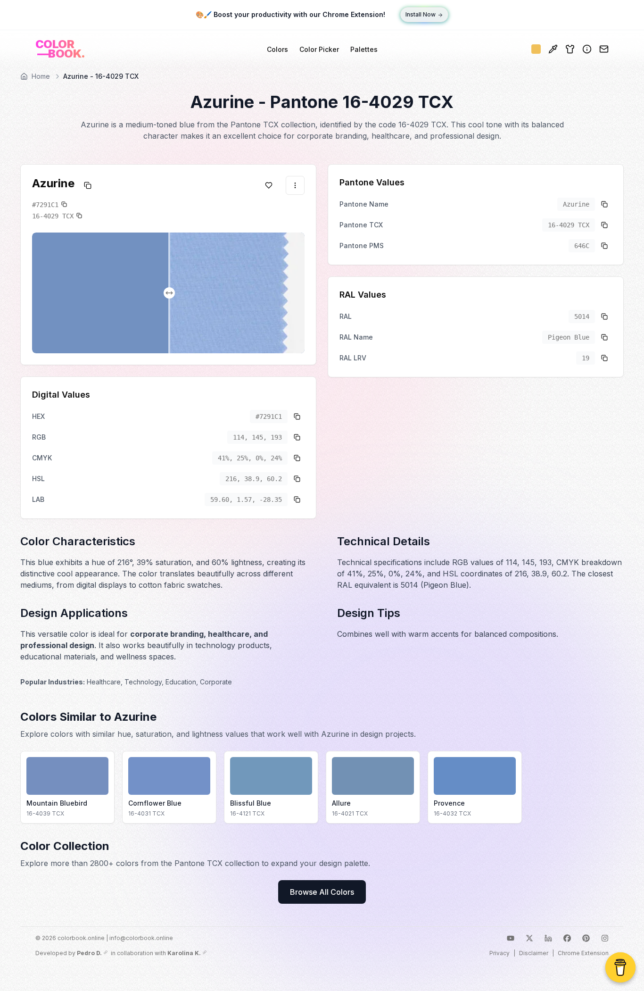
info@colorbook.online (141, 937)
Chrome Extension (583, 953)
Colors (277, 49)
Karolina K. (184, 953)
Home (41, 76)
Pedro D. (89, 953)
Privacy (499, 953)
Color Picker (319, 49)
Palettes (364, 49)
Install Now (420, 14)
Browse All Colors (322, 892)
